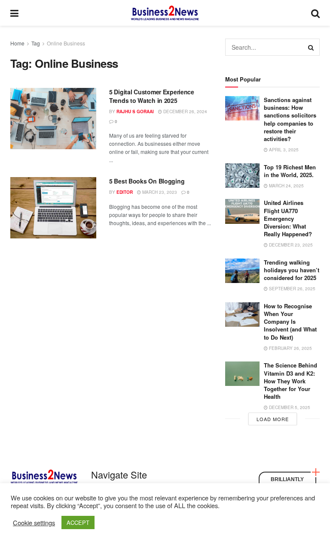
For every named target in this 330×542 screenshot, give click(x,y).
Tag (35, 43)
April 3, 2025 (283, 150)
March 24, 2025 (286, 186)
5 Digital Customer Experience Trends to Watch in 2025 (151, 96)
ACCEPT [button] (78, 522)
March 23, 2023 (159, 192)
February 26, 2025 (290, 348)
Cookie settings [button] (34, 523)
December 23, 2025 (290, 245)
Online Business (66, 43)
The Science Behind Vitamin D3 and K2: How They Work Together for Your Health (290, 380)
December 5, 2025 (289, 407)
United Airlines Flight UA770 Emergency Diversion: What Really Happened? (288, 218)
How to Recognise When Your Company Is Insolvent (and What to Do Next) (290, 321)
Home (17, 43)
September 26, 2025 (291, 289)
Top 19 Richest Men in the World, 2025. (290, 171)
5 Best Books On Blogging (146, 181)
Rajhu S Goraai (135, 111)
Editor (124, 192)
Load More (273, 419)
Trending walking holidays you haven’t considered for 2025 (291, 270)
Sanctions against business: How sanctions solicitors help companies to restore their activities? (290, 119)
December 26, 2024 (184, 111)
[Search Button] (311, 47)
